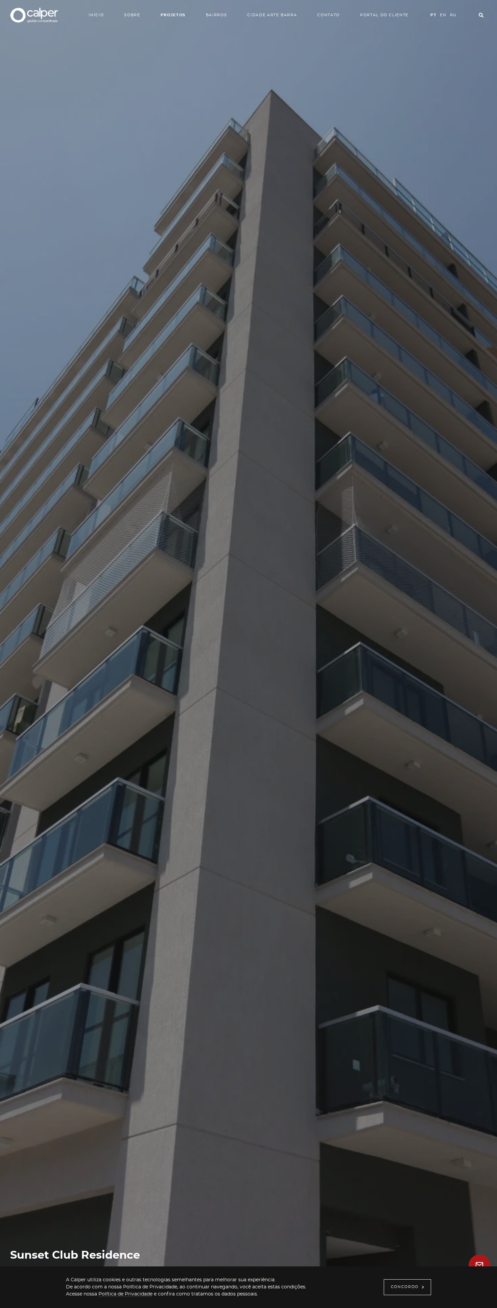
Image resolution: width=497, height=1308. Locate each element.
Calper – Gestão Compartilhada (34, 15)
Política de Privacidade (125, 1294)
